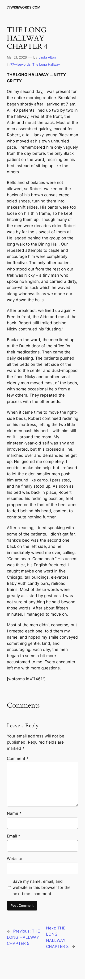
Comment (18, 758)
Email (13, 836)
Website (14, 858)
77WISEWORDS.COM (23, 7)
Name (14, 813)
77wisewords (20, 64)
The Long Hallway (46, 64)
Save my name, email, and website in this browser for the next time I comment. (42, 887)
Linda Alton (47, 57)
